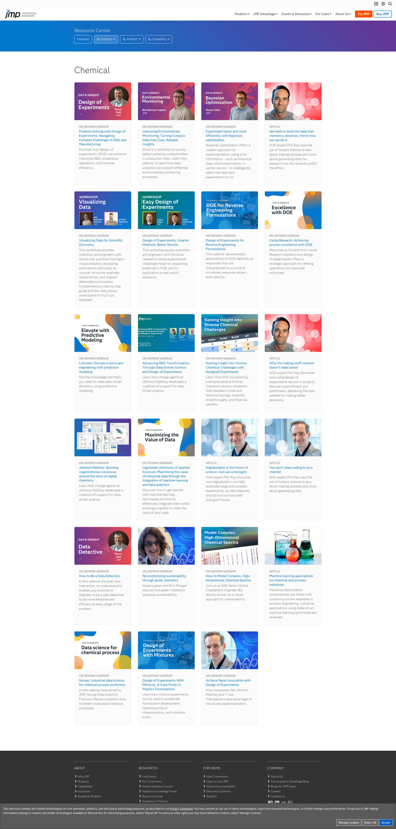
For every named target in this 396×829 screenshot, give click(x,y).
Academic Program (89, 796)
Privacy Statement (181, 808)
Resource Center (152, 796)
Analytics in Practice (154, 801)
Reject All (370, 822)
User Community (217, 776)
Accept (385, 822)
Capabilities (85, 786)
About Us (277, 776)
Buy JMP (382, 14)
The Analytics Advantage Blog (290, 781)
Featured (83, 39)
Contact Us (278, 796)
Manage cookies (348, 822)
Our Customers (152, 781)
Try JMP (364, 14)
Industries (84, 791)
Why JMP (84, 776)
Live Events (149, 776)
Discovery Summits (218, 791)
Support (211, 796)
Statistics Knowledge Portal (159, 791)
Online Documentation (220, 786)
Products (83, 781)
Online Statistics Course (157, 786)
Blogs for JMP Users (283, 786)
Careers (275, 791)
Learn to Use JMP (217, 781)
